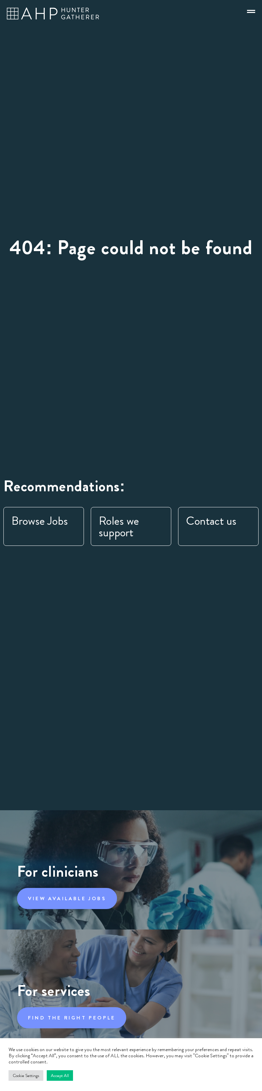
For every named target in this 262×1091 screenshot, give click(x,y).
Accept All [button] (60, 1075)
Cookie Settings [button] (26, 1075)
